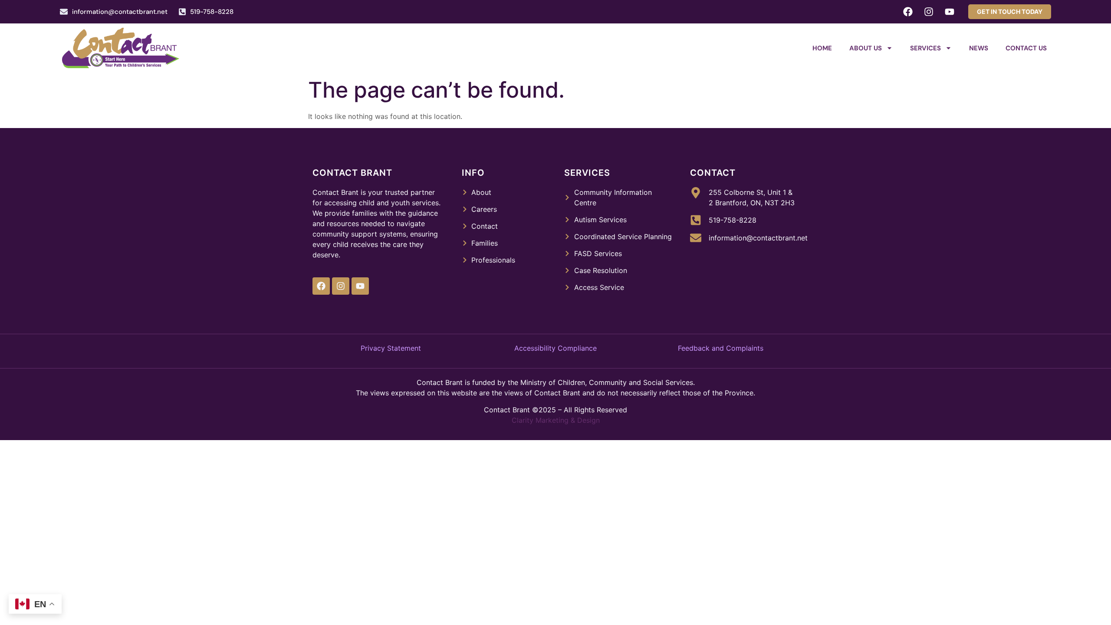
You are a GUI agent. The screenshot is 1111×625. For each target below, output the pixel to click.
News (978, 48)
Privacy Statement (391, 348)
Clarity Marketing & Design (556, 420)
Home (822, 48)
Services (925, 48)
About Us (865, 48)
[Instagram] (929, 11)
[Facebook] (908, 11)
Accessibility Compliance (555, 348)
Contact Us (1026, 48)
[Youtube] (949, 11)
